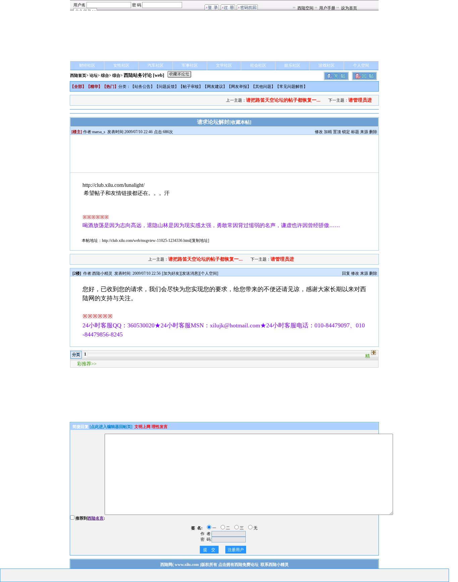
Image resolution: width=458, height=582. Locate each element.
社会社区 (258, 65)
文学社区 (224, 65)
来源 (364, 131)
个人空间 (361, 65)
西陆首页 (78, 75)
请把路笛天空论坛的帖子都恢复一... (283, 100)
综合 (105, 75)
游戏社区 (327, 65)
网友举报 (239, 86)
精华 (94, 86)
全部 (78, 86)
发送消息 (190, 273)
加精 (328, 131)
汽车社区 (156, 65)
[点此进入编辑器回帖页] (111, 426)
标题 (355, 131)
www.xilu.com (187, 564)
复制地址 (200, 240)
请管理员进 (360, 100)
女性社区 (121, 65)
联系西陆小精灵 (275, 564)
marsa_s (98, 131)
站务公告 (142, 86)
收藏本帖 (240, 122)
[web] (158, 75)
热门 (110, 86)
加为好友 (171, 273)
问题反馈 (167, 86)
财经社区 (87, 65)
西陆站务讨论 (138, 75)
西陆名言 (96, 518)
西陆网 (166, 564)
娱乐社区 (292, 65)
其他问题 (263, 86)
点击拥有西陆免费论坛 (238, 564)
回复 (346, 273)
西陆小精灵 (102, 273)
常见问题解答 (291, 86)
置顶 (337, 131)
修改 (319, 131)
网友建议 (215, 86)
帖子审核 (191, 86)
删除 (373, 131)
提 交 (209, 549)
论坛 (94, 75)
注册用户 (236, 549)
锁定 (346, 131)
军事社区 (190, 65)
